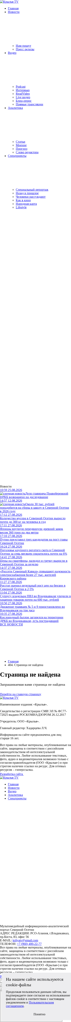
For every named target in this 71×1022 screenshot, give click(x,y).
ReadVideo (23, 93)
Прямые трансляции (29, 104)
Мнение (21, 145)
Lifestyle (21, 207)
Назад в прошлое (27, 193)
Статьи (20, 141)
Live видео (23, 97)
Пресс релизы (25, 49)
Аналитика (15, 107)
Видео (12, 52)
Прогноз (21, 148)
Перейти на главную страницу (20, 694)
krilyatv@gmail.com (25, 940)
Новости (14, 12)
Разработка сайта (12, 774)
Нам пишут (23, 45)
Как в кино (23, 200)
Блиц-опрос (24, 100)
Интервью (23, 90)
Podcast (20, 86)
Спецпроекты (17, 155)
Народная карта (26, 203)
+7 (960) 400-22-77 (29, 944)
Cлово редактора (27, 152)
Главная (13, 8)
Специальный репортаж (32, 189)
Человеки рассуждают (31, 196)
